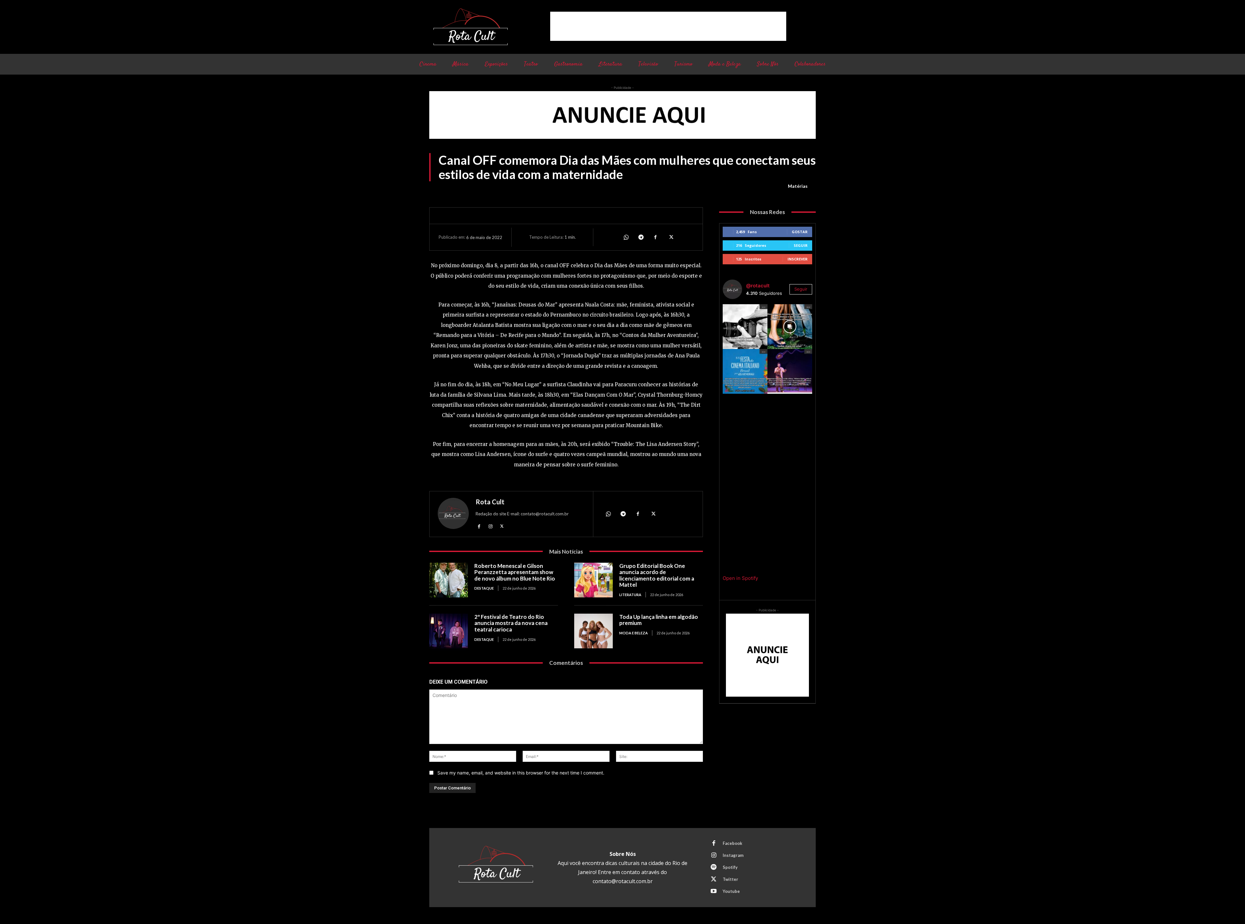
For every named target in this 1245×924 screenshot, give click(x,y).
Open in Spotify (740, 578)
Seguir (801, 245)
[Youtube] (713, 891)
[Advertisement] (668, 26)
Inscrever (798, 259)
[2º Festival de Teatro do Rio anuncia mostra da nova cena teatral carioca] (448, 631)
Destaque (484, 588)
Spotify (730, 867)
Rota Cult (490, 502)
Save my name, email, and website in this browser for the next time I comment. (520, 772)
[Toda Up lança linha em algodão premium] (593, 631)
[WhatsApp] (625, 237)
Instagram (733, 855)
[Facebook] (655, 237)
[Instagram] (490, 526)
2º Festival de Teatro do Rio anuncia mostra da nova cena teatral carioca (511, 623)
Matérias (798, 186)
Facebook (732, 843)
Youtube (731, 891)
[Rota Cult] (453, 515)
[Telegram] (640, 237)
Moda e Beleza (633, 633)
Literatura (630, 595)
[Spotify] (713, 867)
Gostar (800, 231)
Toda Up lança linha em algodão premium (658, 620)
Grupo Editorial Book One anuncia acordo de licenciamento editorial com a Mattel (656, 575)
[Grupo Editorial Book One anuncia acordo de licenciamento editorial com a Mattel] (593, 580)
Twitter (730, 879)
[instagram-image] (745, 326)
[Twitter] (670, 237)
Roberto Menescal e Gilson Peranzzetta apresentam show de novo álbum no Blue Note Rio (514, 572)
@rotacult (758, 285)
